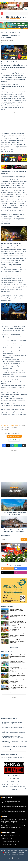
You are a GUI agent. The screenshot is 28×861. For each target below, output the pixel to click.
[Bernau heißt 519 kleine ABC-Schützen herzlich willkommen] (4, 629)
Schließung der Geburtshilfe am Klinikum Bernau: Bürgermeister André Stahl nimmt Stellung (18, 623)
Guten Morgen (14, 487)
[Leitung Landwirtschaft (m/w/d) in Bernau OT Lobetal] (4, 681)
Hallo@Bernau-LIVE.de (15, 781)
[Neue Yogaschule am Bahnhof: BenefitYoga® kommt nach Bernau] (4, 663)
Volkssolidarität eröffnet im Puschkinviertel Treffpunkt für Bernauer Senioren (18, 669)
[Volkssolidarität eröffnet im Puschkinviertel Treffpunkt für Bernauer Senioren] (4, 669)
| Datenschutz (22, 852)
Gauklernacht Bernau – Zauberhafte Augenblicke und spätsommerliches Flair (17, 656)
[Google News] (14, 440)
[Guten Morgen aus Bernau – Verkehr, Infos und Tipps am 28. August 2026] (4, 675)
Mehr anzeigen (14, 647)
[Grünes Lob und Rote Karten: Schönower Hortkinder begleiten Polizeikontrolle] (4, 641)
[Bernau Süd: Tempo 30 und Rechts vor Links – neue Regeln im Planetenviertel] (4, 687)
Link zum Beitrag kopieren (14, 436)
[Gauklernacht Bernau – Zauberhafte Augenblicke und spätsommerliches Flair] (4, 656)
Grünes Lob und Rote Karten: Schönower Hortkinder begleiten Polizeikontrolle (17, 641)
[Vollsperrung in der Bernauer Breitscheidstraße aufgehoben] (4, 611)
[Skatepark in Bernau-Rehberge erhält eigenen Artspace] (4, 617)
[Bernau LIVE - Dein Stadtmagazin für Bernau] (13, 17)
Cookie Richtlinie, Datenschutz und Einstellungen (14, 854)
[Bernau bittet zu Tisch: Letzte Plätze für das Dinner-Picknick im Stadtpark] (4, 635)
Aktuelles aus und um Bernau (11, 425)
